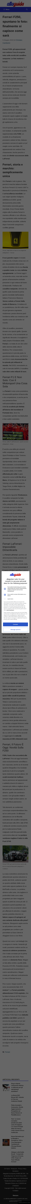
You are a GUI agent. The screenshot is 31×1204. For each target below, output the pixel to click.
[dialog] (15, 602)
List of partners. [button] (10, 610)
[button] (15, 599)
